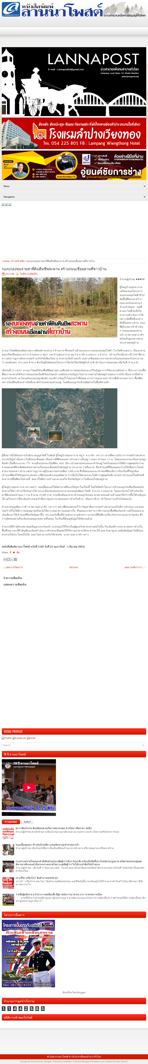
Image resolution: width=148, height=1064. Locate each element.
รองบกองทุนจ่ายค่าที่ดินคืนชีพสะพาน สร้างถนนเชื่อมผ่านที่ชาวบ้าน (54, 269)
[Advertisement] (74, 232)
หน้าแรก (73, 567)
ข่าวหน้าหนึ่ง (17, 261)
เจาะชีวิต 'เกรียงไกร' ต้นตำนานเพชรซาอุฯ (37, 878)
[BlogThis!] (8, 559)
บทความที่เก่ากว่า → (134, 567)
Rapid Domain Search (117, 1061)
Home (6, 261)
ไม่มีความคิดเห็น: (29, 274)
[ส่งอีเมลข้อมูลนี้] (5, 559)
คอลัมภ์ (27, 822)
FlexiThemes (37, 1061)
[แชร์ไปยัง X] (12, 559)
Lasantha (67, 1061)
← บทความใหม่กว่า (13, 567)
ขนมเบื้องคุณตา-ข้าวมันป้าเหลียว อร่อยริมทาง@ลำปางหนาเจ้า (47, 844)
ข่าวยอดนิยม (11, 822)
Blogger (81, 992)
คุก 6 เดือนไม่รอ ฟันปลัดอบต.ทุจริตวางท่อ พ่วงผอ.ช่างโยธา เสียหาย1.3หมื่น (54, 828)
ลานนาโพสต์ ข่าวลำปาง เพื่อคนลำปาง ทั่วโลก (78, 1056)
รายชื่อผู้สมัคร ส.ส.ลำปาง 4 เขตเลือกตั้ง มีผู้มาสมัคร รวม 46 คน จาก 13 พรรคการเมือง (59, 894)
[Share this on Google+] (18, 552)
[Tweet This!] (14, 552)
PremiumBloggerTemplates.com (89, 1061)
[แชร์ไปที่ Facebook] (15, 559)
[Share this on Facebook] (10, 552)
